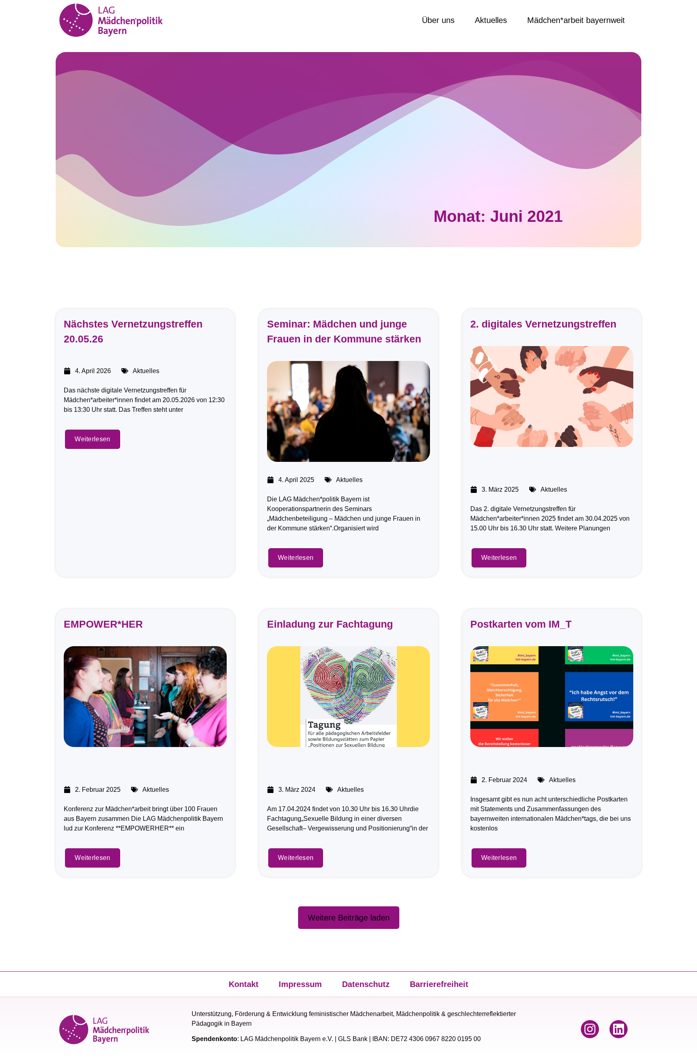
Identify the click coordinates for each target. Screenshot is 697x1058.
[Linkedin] (618, 1029)
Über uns (438, 20)
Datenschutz (366, 984)
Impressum (300, 984)
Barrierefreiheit (439, 984)
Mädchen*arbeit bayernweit (576, 20)
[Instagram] (590, 1029)
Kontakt (244, 984)
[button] (349, 917)
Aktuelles (491, 20)
